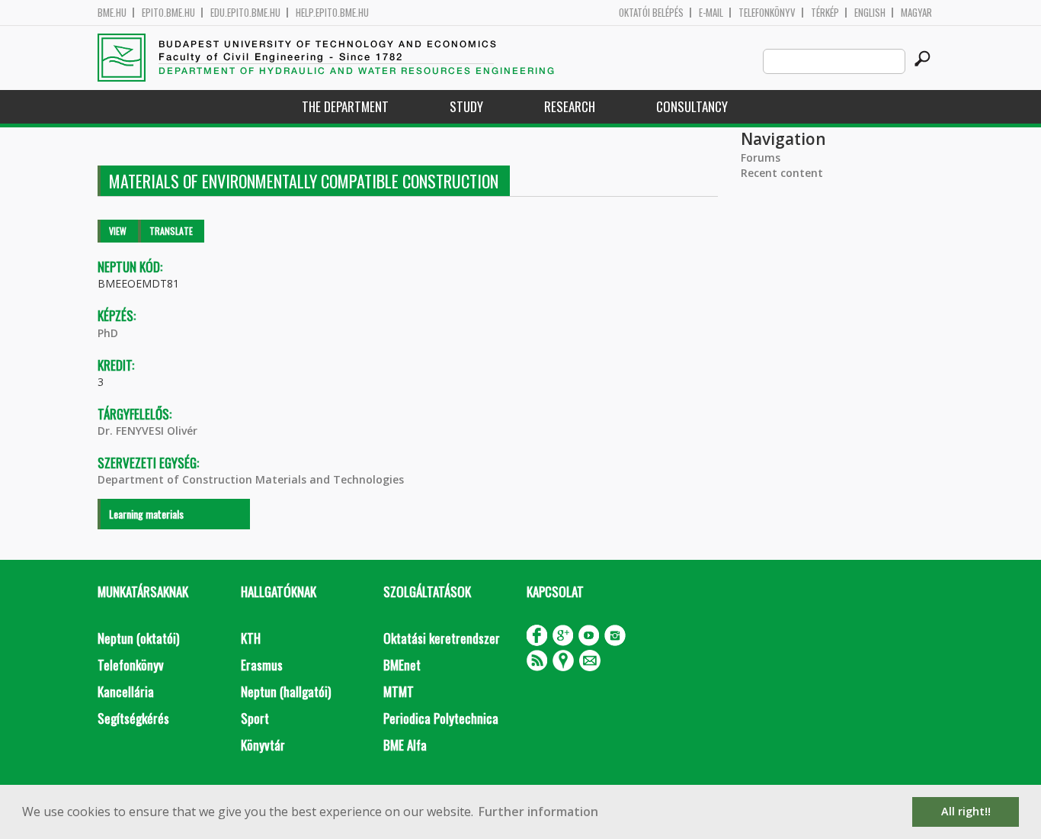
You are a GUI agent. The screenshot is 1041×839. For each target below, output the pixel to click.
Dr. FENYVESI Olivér (147, 430)
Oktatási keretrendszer (441, 638)
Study (466, 106)
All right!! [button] (966, 811)
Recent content (782, 173)
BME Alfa (405, 744)
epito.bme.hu (168, 13)
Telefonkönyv (767, 13)
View (118, 230)
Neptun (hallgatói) (286, 691)
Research (569, 106)
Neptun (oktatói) (138, 638)
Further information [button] (538, 811)
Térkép (825, 13)
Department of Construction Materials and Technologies (251, 479)
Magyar (916, 13)
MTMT (398, 691)
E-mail (711, 13)
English (870, 13)
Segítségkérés (133, 718)
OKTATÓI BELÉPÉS (651, 13)
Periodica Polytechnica (440, 718)
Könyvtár (263, 744)
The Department (345, 106)
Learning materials (146, 514)
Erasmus (262, 664)
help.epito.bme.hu (332, 13)
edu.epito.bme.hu (245, 13)
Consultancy (692, 106)
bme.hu (112, 13)
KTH (251, 638)
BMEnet (402, 664)
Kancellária (126, 691)
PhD (108, 333)
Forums (760, 157)
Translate (171, 230)
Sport (255, 718)
